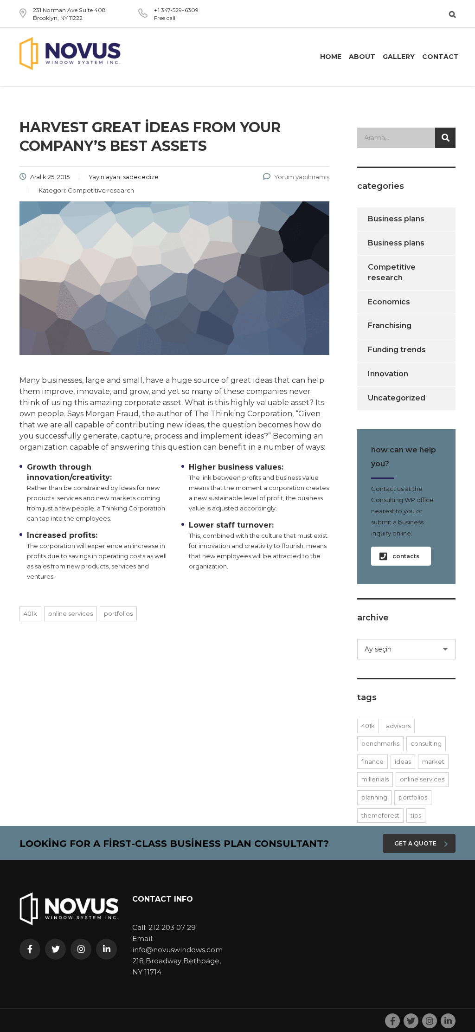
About (362, 56)
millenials (375, 779)
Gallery (399, 56)
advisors (398, 725)
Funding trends (397, 349)
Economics (389, 301)
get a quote (415, 843)
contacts (405, 556)
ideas (403, 761)
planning (374, 797)
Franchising (389, 325)
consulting (426, 743)
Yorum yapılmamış (301, 177)
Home (330, 56)
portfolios (118, 613)
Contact (440, 56)
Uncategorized (396, 397)
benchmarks (380, 743)
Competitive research (392, 272)
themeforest (380, 815)
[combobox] (406, 649)
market (433, 761)
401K (30, 613)
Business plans (396, 218)
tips (416, 815)
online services (70, 613)
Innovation (388, 373)
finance (372, 761)
